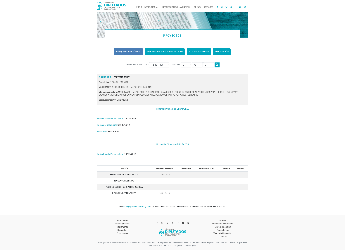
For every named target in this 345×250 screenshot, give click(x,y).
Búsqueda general (199, 51)
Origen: (176, 64)
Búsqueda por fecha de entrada (165, 51)
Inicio (139, 7)
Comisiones (122, 233)
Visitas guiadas (122, 223)
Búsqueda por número (128, 51)
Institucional (151, 7)
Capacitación (223, 230)
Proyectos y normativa (222, 223)
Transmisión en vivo (222, 233)
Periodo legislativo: (137, 64)
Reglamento (122, 227)
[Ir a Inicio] (112, 5)
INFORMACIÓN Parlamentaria (176, 7)
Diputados (122, 230)
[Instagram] (222, 7)
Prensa (197, 7)
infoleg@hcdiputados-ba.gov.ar (136, 206)
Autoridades (122, 220)
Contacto (208, 7)
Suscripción (222, 51)
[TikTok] (235, 7)
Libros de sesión (223, 227)
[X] (226, 7)
